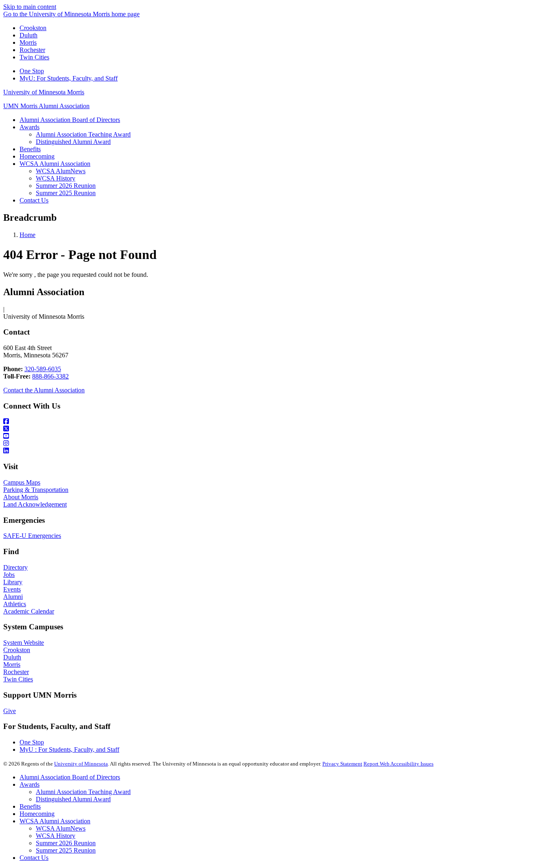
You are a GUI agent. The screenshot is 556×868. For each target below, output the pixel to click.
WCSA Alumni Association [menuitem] (55, 163)
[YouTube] (278, 436)
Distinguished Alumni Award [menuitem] (73, 141)
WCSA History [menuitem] (55, 178)
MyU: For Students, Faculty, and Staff (69, 78)
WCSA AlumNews (60, 828)
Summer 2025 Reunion (66, 850)
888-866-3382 (50, 376)
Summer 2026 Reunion (66, 843)
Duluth (28, 35)
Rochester (32, 49)
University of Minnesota (81, 764)
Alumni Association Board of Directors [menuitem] (70, 119)
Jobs (9, 574)
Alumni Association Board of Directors (70, 777)
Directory (15, 567)
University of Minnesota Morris (43, 92)
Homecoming (37, 813)
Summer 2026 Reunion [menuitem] (66, 185)
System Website (23, 642)
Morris (28, 42)
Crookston (33, 27)
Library (12, 582)
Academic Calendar (28, 611)
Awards (29, 784)
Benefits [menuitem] (30, 149)
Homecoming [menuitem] (37, 156)
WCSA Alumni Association (55, 821)
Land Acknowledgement (35, 504)
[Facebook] (278, 421)
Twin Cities (34, 57)
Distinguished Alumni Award (73, 799)
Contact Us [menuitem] (34, 200)
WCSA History (55, 835)
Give (9, 710)
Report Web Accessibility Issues (398, 764)
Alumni (13, 596)
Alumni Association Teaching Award (83, 791)
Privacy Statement (342, 764)
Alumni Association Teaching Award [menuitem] (83, 134)
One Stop (32, 70)
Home (27, 234)
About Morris (20, 497)
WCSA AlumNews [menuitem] (60, 171)
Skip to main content (29, 6)
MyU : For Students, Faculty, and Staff (69, 749)
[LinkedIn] (278, 451)
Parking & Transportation (35, 489)
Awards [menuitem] (29, 127)
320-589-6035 (42, 368)
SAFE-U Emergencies (32, 535)
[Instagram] (278, 443)
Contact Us (34, 857)
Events (12, 589)
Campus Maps (21, 482)
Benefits (30, 806)
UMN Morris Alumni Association (46, 105)
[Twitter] (278, 429)
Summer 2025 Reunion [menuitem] (66, 192)
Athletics (14, 603)
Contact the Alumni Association (44, 390)
